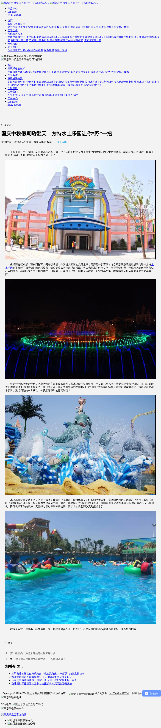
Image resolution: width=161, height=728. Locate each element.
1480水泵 (54, 27)
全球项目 (13, 43)
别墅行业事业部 (19, 40)
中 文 (10, 14)
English (17, 14)
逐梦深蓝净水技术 (18, 27)
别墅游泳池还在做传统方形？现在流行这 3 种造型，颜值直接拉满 (47, 673)
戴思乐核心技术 (16, 24)
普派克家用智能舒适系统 (84, 27)
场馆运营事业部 (92, 40)
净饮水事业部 (33, 37)
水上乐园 (62, 142)
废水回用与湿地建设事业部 (118, 37)
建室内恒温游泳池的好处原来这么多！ (36, 653)
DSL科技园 (24, 50)
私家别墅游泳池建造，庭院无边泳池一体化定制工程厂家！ (44, 680)
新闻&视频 (37, 50)
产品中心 (13, 8)
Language (12, 11)
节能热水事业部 (38, 40)
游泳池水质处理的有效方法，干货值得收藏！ (40, 659)
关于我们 (13, 47)
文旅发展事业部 (16, 37)
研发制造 (65, 27)
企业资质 (13, 50)
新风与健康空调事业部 (71, 37)
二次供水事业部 (74, 40)
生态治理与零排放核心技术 (114, 72)
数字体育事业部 (56, 40)
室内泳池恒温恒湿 (38, 27)
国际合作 (13, 30)
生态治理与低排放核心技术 (114, 27)
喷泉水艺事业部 (94, 37)
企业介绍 (13, 95)
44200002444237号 (119, 693)
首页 (10, 20)
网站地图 (137, 693)
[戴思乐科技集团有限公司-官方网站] (25, 2)
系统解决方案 (15, 33)
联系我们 (49, 50)
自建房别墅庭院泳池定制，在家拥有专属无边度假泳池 (41, 683)
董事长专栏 (61, 50)
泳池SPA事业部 (50, 37)
